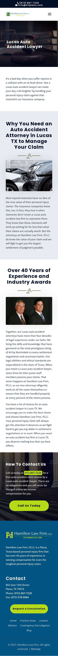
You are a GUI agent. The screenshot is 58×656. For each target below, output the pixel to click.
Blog (29, 630)
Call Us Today (29, 506)
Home (13, 621)
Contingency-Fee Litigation (35, 625)
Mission (12, 625)
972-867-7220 (33, 472)
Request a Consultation (29, 608)
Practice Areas (28, 621)
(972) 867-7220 (23, 593)
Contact (43, 621)
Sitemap (35, 648)
